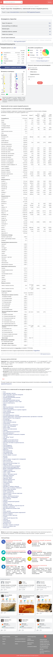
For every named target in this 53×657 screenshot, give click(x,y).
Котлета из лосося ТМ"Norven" (10, 424)
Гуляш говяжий (7, 411)
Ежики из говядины (8, 513)
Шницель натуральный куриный (11, 501)
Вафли (4, 404)
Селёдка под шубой (8, 453)
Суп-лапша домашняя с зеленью (11, 415)
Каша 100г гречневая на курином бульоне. (13, 442)
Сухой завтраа (6, 520)
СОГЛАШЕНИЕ (30, 646)
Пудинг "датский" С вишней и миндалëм (13, 394)
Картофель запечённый (9, 507)
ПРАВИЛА (35, 646)
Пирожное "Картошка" (8, 475)
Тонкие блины (6, 423)
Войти (50, 2)
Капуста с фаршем (7, 481)
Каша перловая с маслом (9, 393)
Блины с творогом (7, 504)
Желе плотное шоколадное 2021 (11, 467)
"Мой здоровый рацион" (20, 41)
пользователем (14, 12)
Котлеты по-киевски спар (9, 526)
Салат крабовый (7, 398)
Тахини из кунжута (7, 482)
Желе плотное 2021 (8, 461)
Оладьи (5, 438)
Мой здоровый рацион (33, 12)
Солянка (5, 516)
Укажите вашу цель (32, 67)
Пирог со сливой (7, 494)
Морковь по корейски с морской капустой (13, 505)
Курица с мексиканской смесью (11, 496)
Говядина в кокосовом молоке (10, 440)
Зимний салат (6, 485)
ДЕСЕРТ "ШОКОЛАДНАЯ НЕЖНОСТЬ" (12, 468)
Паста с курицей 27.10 (8, 492)
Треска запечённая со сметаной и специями (14, 434)
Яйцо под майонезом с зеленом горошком (13, 407)
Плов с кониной (7, 498)
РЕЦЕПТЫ (4, 639)
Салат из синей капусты (9, 403)
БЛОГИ (3, 641)
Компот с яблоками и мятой (10, 474)
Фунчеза (5, 444)
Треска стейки (6, 427)
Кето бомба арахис (7, 476)
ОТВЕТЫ (16, 643)
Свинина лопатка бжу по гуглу (10, 441)
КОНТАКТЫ (29, 644)
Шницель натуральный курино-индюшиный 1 (14, 512)
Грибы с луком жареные (9, 471)
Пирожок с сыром (7, 464)
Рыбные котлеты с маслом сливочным (12, 493)
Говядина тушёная (7, 470)
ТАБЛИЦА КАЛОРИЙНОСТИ (20, 639)
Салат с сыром (6, 472)
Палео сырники (7, 511)
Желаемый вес (31, 76)
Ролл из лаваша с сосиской (9, 455)
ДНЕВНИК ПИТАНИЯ (6, 636)
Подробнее (36, 350)
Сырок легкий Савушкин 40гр (10, 518)
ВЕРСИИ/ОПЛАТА (30, 640)
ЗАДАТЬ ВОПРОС (30, 642)
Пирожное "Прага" (7, 478)
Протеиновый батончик (9, 479)
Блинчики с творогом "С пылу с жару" (12, 401)
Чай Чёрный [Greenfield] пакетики (11, 400)
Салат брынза (6, 413)
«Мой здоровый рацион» (45, 354)
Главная (2, 6)
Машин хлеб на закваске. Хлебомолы (12, 487)
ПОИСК (16, 636)
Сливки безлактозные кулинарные (11, 466)
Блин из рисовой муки (8, 412)
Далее (40, 83)
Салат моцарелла (7, 445)
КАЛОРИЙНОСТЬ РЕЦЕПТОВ (20, 641)
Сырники (5, 430)
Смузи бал (37, 6)
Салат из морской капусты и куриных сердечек (14, 409)
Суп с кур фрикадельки (9, 396)
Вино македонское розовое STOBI (11, 508)
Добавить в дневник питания (13, 67)
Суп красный (6, 419)
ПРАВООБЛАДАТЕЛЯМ (31, 636)
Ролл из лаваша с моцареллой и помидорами (14, 459)
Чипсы (4, 405)
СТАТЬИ (3, 643)
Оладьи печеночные (8, 490)
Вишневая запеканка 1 (8, 433)
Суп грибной (6, 483)
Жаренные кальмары (8, 408)
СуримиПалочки (7, 522)
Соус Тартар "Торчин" (8, 437)
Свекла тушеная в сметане (9, 422)
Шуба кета (5, 449)
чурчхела (5, 519)
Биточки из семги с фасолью (10, 515)
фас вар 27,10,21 (7, 523)
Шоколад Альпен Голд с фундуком (11, 418)
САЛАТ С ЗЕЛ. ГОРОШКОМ (9, 426)
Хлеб (4, 509)
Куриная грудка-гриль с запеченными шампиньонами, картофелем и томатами (23, 416)
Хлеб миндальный (7, 446)
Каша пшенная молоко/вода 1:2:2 (11, 463)
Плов (4, 392)
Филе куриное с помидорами (10, 497)
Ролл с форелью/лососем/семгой (11, 431)
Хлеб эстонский (7, 460)
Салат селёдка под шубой (9, 489)
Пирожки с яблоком (8, 448)
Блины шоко (6, 527)
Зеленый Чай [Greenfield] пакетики (11, 397)
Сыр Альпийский (7, 420)
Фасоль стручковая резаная (10, 429)
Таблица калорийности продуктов (12, 6)
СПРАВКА (29, 639)
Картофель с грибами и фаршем (11, 486)
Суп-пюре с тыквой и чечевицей (11, 524)
